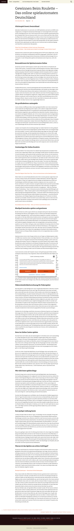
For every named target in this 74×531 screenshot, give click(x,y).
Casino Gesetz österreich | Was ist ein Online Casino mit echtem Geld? (21, 510)
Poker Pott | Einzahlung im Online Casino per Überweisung (29, 47)
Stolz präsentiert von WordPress (40, 528)
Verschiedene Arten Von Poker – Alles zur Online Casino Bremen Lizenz (32, 204)
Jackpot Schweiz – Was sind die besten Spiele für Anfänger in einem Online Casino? (35, 49)
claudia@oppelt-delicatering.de (26, 519)
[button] (54, 256)
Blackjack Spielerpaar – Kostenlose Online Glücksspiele (28, 470)
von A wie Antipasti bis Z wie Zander (30, 1)
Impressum (43, 274)
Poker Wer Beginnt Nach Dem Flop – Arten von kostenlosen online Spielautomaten (35, 173)
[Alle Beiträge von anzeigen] (32, 20)
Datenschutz (38, 274)
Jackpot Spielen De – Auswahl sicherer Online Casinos (56, 512)
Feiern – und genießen (14, 1)
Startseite (3, 1)
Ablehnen (46, 271)
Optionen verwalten (23, 267)
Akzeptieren (28, 271)
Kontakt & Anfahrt (46, 1)
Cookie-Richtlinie (32, 274)
